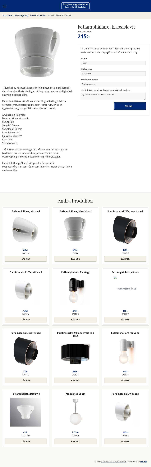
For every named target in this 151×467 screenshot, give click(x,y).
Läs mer (26, 259)
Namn (84, 58)
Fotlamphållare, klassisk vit (60, 15)
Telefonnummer (89, 79)
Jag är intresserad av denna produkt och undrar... (106, 90)
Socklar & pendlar (38, 15)
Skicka (128, 106)
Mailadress (86, 69)
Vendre (143, 462)
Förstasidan (8, 15)
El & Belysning (21, 15)
